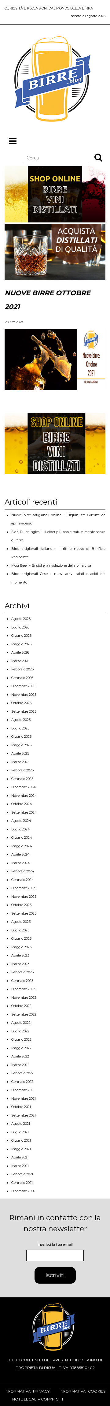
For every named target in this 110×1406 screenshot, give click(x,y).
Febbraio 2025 (22, 770)
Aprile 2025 (20, 753)
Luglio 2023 (20, 930)
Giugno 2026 (21, 635)
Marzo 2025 (20, 762)
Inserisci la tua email (55, 1244)
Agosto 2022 (21, 1022)
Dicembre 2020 (23, 1191)
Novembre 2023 (23, 896)
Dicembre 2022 (23, 989)
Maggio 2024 (21, 846)
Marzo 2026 (20, 661)
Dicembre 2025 (23, 686)
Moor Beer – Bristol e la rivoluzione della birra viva (51, 565)
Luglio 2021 (20, 1132)
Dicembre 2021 (23, 1090)
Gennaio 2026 (22, 678)
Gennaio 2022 (22, 1082)
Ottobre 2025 (21, 703)
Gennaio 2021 (22, 1182)
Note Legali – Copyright (38, 1399)
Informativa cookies (82, 1391)
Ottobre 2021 (21, 1107)
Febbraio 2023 (22, 972)
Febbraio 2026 (22, 669)
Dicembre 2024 (23, 787)
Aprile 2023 (20, 955)
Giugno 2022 (21, 1039)
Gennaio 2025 (22, 779)
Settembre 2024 (24, 812)
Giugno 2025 (21, 736)
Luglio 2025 (20, 728)
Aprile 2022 (20, 1056)
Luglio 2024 (20, 829)
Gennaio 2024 (22, 880)
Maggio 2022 (21, 1048)
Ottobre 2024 (21, 804)
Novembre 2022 (23, 997)
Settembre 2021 (23, 1115)
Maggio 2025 (21, 745)
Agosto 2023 (21, 921)
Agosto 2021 (20, 1123)
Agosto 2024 (21, 821)
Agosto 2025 (21, 720)
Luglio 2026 (20, 627)
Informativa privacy (27, 1391)
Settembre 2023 (23, 913)
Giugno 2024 (21, 837)
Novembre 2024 (24, 795)
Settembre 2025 (23, 711)
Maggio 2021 (21, 1149)
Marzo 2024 (20, 863)
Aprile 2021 (19, 1157)
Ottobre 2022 (21, 1006)
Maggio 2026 (21, 644)
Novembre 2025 (23, 694)
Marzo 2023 (20, 964)
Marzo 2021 (20, 1166)
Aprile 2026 (20, 652)
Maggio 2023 (21, 947)
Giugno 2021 (21, 1140)
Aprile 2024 (20, 854)
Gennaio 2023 (22, 981)
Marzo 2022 (20, 1065)
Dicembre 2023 (23, 888)
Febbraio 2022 (22, 1073)
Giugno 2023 (21, 938)
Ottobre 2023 (21, 905)
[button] (98, 157)
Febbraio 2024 (22, 871)
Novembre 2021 (23, 1098)
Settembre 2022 (23, 1014)
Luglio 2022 (20, 1031)
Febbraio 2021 (22, 1174)
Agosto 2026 (21, 619)
